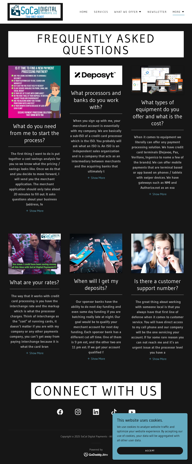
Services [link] (101, 11)
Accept (150, 450)
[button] (128, 12)
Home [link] (84, 11)
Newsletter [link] (157, 11)
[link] (35, 11)
